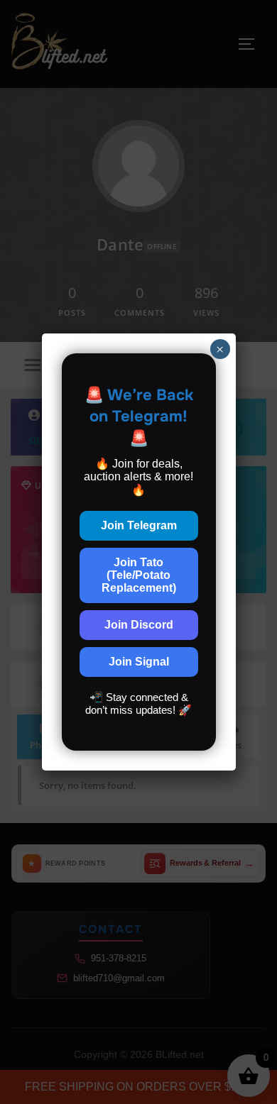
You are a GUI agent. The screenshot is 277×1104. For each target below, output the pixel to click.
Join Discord (138, 625)
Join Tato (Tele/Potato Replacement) (139, 575)
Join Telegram (139, 525)
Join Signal (139, 662)
